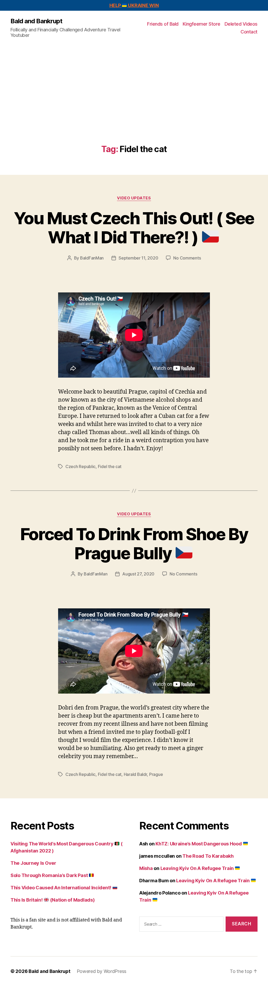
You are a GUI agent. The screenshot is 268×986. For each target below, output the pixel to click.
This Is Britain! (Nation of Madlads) (52, 900)
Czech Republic (80, 466)
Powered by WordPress (102, 971)
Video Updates (134, 198)
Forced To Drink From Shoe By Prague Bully (134, 543)
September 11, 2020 (138, 258)
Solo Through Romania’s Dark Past (49, 875)
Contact (249, 31)
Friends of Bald (162, 24)
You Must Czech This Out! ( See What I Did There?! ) (134, 227)
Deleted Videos (241, 24)
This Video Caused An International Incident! (61, 887)
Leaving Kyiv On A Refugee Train (197, 868)
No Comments (187, 258)
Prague (156, 774)
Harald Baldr (135, 774)
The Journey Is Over (33, 863)
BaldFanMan (92, 258)
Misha (146, 868)
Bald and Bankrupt (36, 21)
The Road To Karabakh (208, 856)
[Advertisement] (134, 105)
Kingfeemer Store (201, 24)
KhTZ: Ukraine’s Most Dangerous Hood (199, 843)
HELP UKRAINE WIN (134, 5)
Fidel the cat (110, 466)
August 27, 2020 (138, 573)
